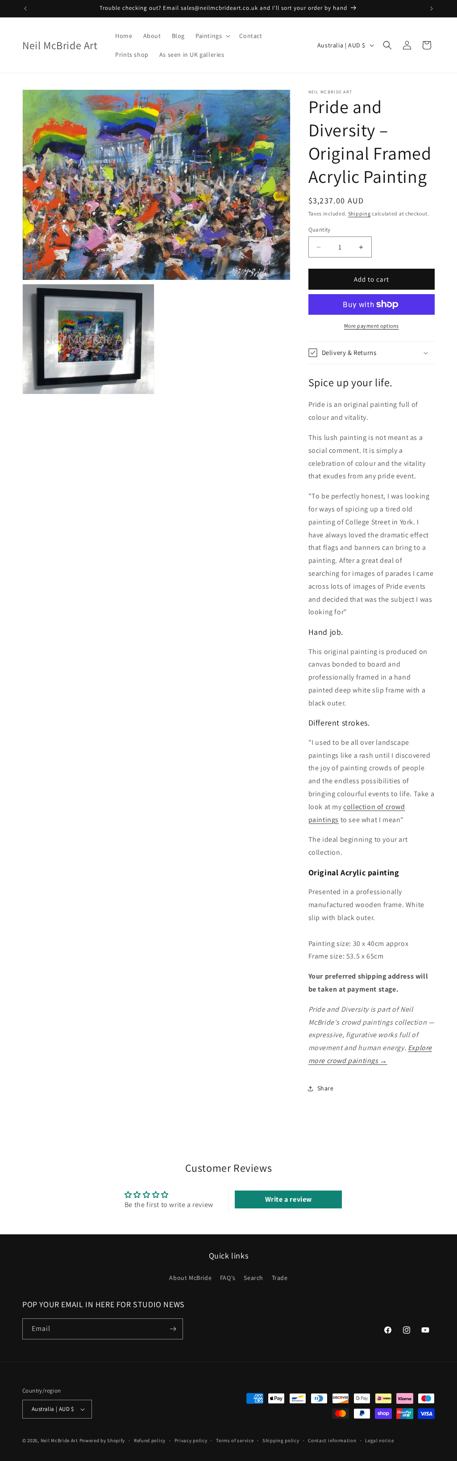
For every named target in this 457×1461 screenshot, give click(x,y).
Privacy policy (191, 1440)
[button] (212, 35)
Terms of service (234, 1440)
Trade (280, 1278)
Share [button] (325, 1088)
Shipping (359, 213)
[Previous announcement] (25, 8)
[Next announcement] (431, 8)
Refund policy (150, 1440)
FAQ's (228, 1278)
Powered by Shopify (102, 1440)
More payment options (371, 325)
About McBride (190, 1278)
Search (253, 1278)
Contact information (332, 1440)
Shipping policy (280, 1440)
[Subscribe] (173, 1328)
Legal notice (379, 1440)
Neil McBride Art (59, 1440)
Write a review (288, 1199)
